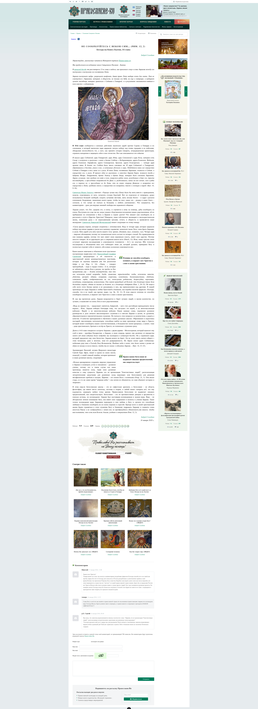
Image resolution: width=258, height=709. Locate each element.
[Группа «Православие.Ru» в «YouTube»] (82, 1)
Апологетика (103, 27)
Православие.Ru (89, 636)
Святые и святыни (135, 27)
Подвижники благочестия (151, 27)
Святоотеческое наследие (79, 27)
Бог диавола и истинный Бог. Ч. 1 (173, 255)
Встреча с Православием (102, 22)
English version (138, 15)
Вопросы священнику (148, 22)
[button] (152, 16)
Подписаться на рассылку (182, 1)
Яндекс (85, 641)
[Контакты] (92, 1)
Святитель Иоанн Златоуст (83, 192)
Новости (167, 22)
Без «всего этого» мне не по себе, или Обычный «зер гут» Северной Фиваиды (173, 141)
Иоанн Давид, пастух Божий (173, 293)
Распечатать (153, 33)
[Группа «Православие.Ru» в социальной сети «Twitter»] (76, 1)
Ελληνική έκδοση (138, 7)
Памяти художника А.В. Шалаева (173, 227)
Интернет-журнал (126, 22)
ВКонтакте (82, 641)
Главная (73, 33)
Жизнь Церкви (166, 27)
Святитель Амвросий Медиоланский (96, 222)
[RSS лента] (89, 1)
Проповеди (93, 27)
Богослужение (178, 27)
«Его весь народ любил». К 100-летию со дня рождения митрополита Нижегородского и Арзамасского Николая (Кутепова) (173, 382)
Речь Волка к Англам (173, 199)
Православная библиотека (118, 27)
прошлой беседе (80, 69)
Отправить (146, 679)
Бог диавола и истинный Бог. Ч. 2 (173, 171)
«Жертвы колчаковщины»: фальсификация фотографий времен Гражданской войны (173, 415)
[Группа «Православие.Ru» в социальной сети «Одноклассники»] (73, 1)
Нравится (73, 39)
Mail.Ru (89, 641)
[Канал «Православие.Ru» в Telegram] (85, 1)
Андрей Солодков (147, 55)
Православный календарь (124, 15)
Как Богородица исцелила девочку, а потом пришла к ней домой (173, 350)
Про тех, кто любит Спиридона (173, 321)
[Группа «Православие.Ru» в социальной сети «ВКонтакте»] (70, 1)
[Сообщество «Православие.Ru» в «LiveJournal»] (79, 1)
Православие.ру (125, 60)
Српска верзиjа (138, 11)
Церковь (78, 33)
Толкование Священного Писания (91, 33)
